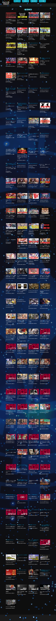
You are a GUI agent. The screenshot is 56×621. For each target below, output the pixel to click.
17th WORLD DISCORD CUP (33, 90)
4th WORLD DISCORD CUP (44, 200)
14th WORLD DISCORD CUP (33, 105)
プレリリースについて (20, 541)
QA (11, 66)
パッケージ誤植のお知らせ (32, 496)
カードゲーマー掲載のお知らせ (10, 526)
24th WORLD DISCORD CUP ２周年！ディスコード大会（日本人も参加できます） (34, 36)
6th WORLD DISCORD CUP (10, 185)
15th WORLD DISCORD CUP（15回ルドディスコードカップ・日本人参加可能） (22, 108)
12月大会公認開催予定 (20, 516)
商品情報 (11, 96)
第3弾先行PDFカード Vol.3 (33, 365)
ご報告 (18, 501)
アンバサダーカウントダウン (21, 571)
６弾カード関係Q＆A (9, 135)
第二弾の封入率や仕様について (10, 496)
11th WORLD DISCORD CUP (44, 124)
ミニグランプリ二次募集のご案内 (45, 456)
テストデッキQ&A (42, 185)
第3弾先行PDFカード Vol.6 (44, 350)
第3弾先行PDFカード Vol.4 (21, 365)
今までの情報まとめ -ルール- (33, 591)
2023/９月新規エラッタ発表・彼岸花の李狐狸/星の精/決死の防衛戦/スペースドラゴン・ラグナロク (11, 150)
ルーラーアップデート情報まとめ (11, 350)
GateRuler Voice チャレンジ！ (33, 576)
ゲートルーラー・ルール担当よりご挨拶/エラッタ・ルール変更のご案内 (22, 261)
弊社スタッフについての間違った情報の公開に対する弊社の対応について (33, 442)
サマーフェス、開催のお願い (21, 185)
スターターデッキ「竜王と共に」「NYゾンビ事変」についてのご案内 (22, 442)
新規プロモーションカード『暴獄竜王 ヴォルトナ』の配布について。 (11, 481)
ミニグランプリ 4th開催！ (10, 305)
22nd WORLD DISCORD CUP (10, 49)
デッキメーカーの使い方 (32, 215)
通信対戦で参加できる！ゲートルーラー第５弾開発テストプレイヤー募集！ (11, 322)
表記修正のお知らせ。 (20, 410)
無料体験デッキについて (9, 541)
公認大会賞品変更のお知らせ (10, 441)
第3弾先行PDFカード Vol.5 (10, 365)
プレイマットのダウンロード (44, 501)
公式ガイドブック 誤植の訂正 (10, 516)
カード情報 (22, 54)
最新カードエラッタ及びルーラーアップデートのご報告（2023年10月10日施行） (22, 51)
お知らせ (11, 23)
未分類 (22, 39)
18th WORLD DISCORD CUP (21, 90)
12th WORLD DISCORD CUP (21, 120)
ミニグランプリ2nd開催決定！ (44, 410)
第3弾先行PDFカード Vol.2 (44, 365)
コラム (33, 68)
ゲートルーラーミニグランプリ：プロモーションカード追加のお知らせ (22, 469)
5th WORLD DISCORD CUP (21, 200)
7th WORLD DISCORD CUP (33, 165)
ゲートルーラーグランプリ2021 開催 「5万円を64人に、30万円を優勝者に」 (45, 442)
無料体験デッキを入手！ (32, 526)
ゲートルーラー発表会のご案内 (10, 606)
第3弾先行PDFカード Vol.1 (21, 380)
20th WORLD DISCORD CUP (21, 64)
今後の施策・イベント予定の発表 (33, 425)
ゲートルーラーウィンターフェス (11, 260)
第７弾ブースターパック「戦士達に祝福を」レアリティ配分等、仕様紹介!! (11, 93)
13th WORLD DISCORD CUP (44, 109)
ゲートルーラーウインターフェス (33, 124)
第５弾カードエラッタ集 (32, 245)
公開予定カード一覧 (20, 526)
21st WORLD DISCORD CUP (33, 44)
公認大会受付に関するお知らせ (21, 425)
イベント (8, 23)
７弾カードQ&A (8, 64)
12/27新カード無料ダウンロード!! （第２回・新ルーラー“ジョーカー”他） (22, 36)
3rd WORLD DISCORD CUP (21, 215)
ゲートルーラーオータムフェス (33, 290)
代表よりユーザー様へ (32, 471)
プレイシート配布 (20, 456)
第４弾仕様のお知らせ (20, 299)
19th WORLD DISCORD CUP (44, 75)
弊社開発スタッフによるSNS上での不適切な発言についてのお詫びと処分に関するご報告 (11, 397)
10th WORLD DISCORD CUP (44, 135)
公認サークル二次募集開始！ (10, 425)
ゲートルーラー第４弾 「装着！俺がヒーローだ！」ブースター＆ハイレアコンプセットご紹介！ (11, 337)
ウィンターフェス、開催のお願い (45, 260)
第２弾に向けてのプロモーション (45, 486)
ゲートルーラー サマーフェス (33, 185)
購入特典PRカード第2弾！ (32, 410)
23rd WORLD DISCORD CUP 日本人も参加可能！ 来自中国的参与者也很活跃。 (45, 36)
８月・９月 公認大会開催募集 (10, 79)
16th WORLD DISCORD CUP (44, 90)
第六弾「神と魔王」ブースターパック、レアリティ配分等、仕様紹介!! (11, 168)
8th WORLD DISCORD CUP (21, 165)
